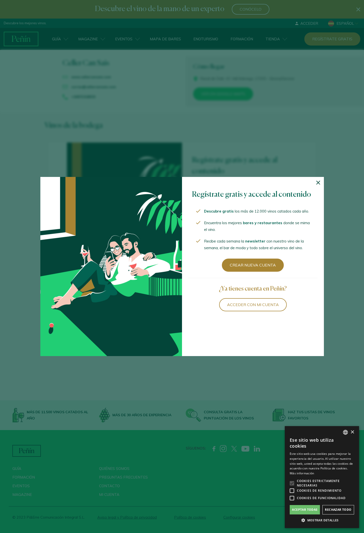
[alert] (322, 477)
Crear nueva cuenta (253, 265)
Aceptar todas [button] (304, 510)
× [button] (352, 432)
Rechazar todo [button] (338, 510)
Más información (302, 473)
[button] (322, 520)
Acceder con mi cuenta (253, 304)
